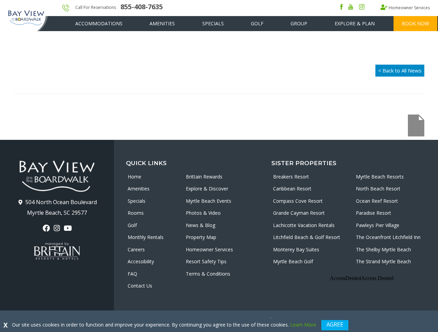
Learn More (303, 324)
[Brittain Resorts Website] (57, 251)
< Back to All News (400, 70)
